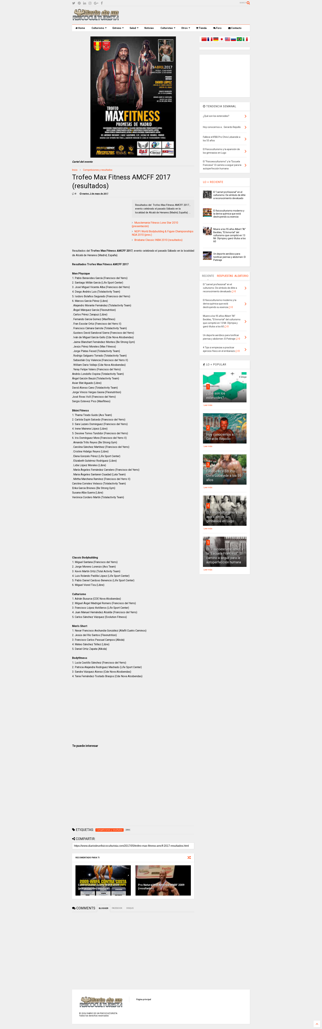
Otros (184, 28)
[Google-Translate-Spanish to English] (227, 41)
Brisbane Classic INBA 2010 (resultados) (158, 240)
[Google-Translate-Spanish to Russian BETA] (233, 41)
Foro (219, 28)
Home (81, 28)
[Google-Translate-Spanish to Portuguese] (239, 41)
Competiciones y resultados (97, 170)
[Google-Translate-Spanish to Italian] (245, 41)
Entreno (117, 28)
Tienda (202, 28)
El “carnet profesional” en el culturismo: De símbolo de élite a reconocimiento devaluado (229, 195)
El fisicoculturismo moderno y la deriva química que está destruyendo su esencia (228, 213)
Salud (133, 28)
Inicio (74, 170)
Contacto (236, 28)
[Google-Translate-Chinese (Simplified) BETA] (204, 41)
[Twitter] (73, 3)
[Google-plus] (96, 3)
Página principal (143, 999)
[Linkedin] (84, 3)
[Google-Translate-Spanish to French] (210, 41)
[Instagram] (90, 3)
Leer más (208, 405)
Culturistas (166, 28)
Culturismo (98, 28)
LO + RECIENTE (213, 182)
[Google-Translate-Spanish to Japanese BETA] (221, 41)
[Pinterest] (79, 3)
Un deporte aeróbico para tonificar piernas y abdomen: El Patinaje (229, 256)
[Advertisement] (189, 15)
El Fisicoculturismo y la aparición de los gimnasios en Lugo (223, 516)
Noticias (149, 28)
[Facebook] (102, 3)
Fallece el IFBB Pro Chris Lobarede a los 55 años (223, 475)
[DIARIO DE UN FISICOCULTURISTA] (95, 19)
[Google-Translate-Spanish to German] (216, 41)
